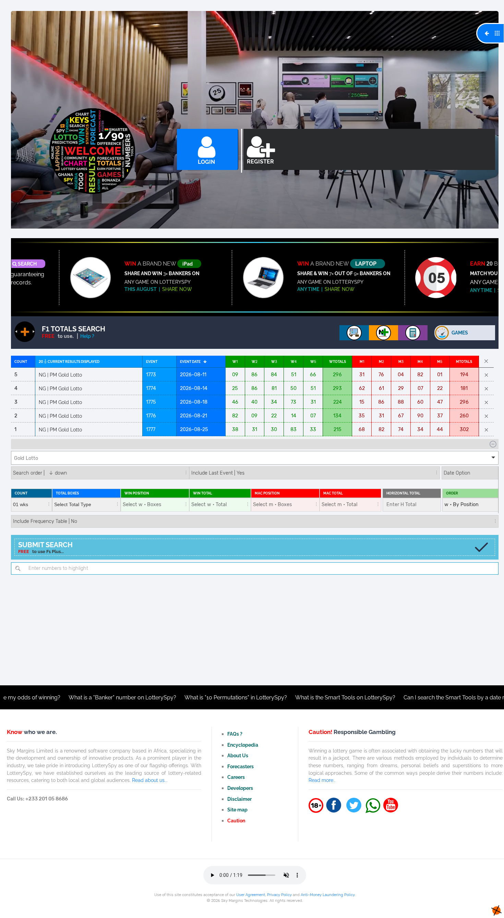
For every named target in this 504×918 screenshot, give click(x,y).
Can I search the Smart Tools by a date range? (410, 697)
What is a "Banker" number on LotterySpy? (71, 697)
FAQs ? (234, 734)
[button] (255, 458)
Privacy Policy (279, 894)
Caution (236, 820)
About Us (237, 755)
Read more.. (322, 780)
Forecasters (240, 766)
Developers (240, 788)
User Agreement (250, 894)
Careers (236, 777)
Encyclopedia (242, 745)
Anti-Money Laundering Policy (328, 894)
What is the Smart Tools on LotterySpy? (294, 697)
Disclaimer (239, 799)
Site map (237, 809)
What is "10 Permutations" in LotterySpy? (184, 697)
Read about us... (150, 780)
